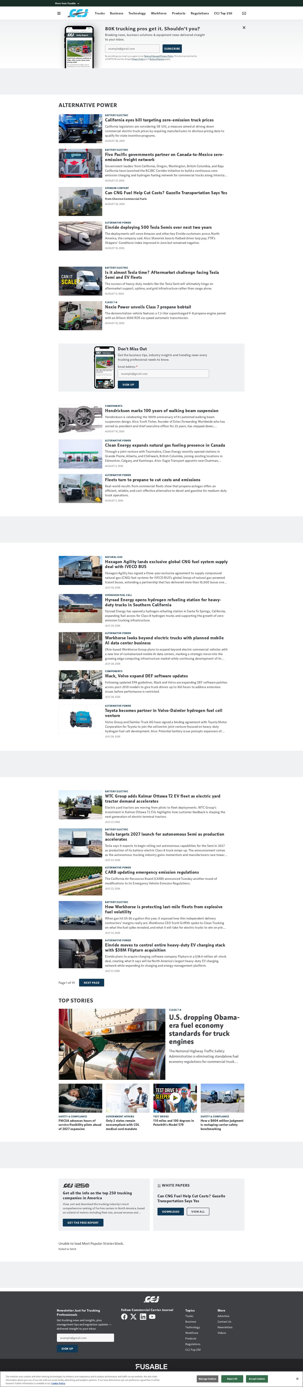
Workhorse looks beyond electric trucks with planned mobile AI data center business (164, 640)
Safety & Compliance (73, 1116)
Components (113, 405)
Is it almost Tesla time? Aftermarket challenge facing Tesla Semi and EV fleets (162, 275)
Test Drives (161, 1116)
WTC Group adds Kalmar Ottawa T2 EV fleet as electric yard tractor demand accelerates (163, 799)
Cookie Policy (58, 1383)
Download (170, 1211)
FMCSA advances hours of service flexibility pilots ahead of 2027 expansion (80, 1125)
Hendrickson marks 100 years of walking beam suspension (161, 410)
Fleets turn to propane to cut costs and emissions (152, 479)
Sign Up (128, 384)
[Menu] (59, 13)
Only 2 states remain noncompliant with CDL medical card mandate (122, 1125)
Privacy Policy (138, 59)
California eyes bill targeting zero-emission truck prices (159, 120)
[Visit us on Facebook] (124, 1316)
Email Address (127, 366)
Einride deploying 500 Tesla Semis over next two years (158, 227)
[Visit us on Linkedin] (143, 1316)
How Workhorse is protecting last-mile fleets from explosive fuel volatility (164, 909)
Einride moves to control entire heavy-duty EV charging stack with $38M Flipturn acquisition (165, 948)
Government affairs (120, 1116)
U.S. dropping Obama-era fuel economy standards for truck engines (204, 1029)
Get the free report (83, 1222)
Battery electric (116, 115)
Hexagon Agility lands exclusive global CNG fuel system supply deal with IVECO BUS (166, 564)
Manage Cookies (207, 1378)
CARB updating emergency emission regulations (152, 872)
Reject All (232, 1378)
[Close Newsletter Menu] (244, 27)
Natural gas (114, 556)
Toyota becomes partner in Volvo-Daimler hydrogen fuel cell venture (163, 713)
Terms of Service (156, 59)
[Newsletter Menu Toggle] (244, 13)
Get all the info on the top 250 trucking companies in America (97, 1195)
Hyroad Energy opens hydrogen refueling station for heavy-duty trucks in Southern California (163, 602)
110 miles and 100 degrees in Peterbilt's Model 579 (173, 1123)
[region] (151, 1379)
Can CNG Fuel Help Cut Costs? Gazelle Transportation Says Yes (166, 192)
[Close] (297, 1379)
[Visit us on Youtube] (152, 1316)
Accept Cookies (257, 1378)
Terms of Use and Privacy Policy (158, 56)
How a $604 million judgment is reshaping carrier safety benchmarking (222, 1125)
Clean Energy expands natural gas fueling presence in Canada (165, 445)
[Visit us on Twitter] (133, 1316)
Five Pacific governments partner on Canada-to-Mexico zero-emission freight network (164, 157)
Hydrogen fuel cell (118, 595)
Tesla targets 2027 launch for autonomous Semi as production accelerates (164, 837)
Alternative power (118, 222)
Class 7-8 (111, 302)
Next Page (91, 982)
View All (198, 1211)
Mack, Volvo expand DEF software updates (146, 676)
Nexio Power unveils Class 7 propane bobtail (148, 307)
